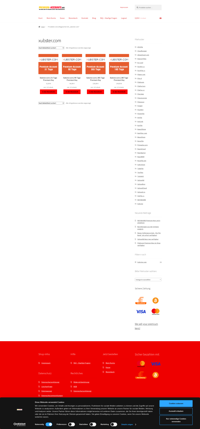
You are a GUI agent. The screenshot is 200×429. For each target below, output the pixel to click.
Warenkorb (73, 18)
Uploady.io (141, 192)
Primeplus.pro (142, 145)
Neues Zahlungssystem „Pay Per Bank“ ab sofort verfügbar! (149, 234)
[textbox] (148, 279)
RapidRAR (140, 157)
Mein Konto (51, 18)
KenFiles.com (142, 133)
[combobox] (148, 279)
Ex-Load (140, 63)
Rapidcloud (141, 149)
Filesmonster (142, 98)
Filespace (140, 102)
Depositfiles (141, 59)
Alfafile (140, 47)
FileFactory (141, 86)
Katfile (139, 125)
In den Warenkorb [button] (48, 92)
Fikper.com (141, 74)
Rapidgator (141, 153)
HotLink (140, 121)
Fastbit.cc (141, 67)
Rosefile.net (141, 161)
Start (40, 18)
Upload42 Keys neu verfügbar (147, 239)
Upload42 (140, 180)
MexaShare (141, 137)
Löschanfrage (46, 386)
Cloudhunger (142, 51)
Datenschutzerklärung (50, 382)
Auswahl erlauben (176, 411)
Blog (94, 18)
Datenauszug (46, 391)
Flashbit (140, 110)
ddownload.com (143, 55)
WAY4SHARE (141, 200)
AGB (75, 386)
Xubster (140, 204)
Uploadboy (141, 184)
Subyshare (141, 165)
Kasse (62, 18)
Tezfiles (140, 172)
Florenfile (140, 114)
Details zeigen (127, 424)
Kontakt (84, 18)
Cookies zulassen (176, 403)
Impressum (124, 7)
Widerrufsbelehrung (81, 382)
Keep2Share (141, 129)
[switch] (71, 424)
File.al (139, 78)
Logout (124, 18)
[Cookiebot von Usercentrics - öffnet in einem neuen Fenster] (19, 424)
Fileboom (140, 82)
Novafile (140, 141)
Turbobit (140, 176)
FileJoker (140, 94)
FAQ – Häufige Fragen (108, 18)
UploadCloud (142, 188)
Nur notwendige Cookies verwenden (176, 420)
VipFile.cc (140, 196)
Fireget (139, 106)
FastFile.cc (141, 71)
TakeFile (140, 169)
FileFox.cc (141, 90)
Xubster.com (142, 262)
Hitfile (139, 118)
